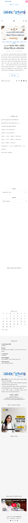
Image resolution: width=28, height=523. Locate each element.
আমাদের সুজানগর (7, 81)
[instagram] (15, 4)
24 (14, 324)
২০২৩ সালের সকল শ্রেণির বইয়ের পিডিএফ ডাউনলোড (14, 47)
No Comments (18, 51)
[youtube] (11, 4)
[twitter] (17, 4)
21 (3, 324)
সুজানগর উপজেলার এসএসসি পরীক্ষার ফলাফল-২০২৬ (10, 123)
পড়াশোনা (3, 42)
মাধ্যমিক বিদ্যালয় (16, 42)
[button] (27, 1)
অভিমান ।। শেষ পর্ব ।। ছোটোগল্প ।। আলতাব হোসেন (11, 136)
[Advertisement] (14, 98)
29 (6, 326)
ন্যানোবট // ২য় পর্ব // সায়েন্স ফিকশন (8, 129)
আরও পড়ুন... (14, 75)
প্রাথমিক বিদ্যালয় (9, 42)
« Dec (2, 329)
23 (10, 324)
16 (10, 321)
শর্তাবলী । (8, 518)
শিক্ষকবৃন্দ (22, 42)
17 (14, 321)
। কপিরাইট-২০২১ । (19, 518)
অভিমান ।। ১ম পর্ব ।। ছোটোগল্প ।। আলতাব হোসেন (11, 139)
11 (17, 318)
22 (6, 324)
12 (21, 318)
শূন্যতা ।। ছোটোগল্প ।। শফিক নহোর (8, 142)
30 (10, 326)
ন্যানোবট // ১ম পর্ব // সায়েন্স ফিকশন (8, 133)
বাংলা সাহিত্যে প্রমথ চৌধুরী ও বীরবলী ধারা (8, 126)
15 (6, 321)
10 (14, 318)
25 (17, 324)
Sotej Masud (18, 516)
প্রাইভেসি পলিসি (12, 518)
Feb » (6, 329)
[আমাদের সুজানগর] (14, 12)
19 (21, 321)
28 (3, 326)
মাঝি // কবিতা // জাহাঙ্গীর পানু (6, 152)
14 (3, 321)
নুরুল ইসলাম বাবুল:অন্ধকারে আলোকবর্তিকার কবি (9, 119)
